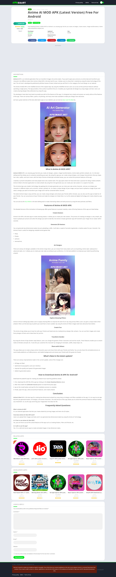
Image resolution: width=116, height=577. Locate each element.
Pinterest (53, 40)
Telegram (62, 40)
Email (15, 539)
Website (15, 546)
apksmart (30, 32)
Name (15, 532)
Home (33, 9)
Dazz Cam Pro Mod (68, 100)
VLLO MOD (28, 201)
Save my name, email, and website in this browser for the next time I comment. (35, 553)
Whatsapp (72, 40)
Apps (46, 9)
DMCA (87, 2)
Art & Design (36, 23)
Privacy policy (79, 2)
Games (38, 9)
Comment (16, 511)
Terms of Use (94, 2)
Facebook (33, 40)
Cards (42, 9)
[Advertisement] (58, 58)
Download (21, 23)
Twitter (42, 40)
